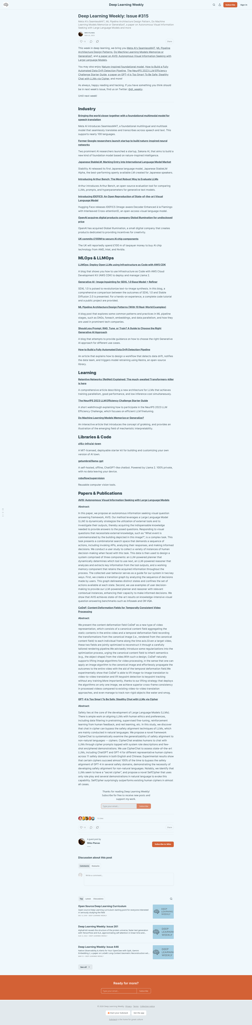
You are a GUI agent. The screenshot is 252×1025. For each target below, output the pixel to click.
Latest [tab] (88, 899)
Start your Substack (119, 1013)
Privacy (128, 1006)
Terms (136, 1006)
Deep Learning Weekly (98, 915)
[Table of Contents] (3, 512)
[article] (126, 913)
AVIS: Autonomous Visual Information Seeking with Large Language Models (123, 500)
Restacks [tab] (95, 866)
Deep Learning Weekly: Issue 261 (98, 926)
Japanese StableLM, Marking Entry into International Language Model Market (124, 161)
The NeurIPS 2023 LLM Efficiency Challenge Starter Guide (113, 400)
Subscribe (230, 4)
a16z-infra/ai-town (89, 443)
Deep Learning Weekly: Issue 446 (98, 946)
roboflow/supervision (91, 478)
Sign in (243, 4)
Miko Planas (90, 33)
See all (83, 967)
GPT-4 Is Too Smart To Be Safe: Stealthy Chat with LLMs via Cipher (118, 699)
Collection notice (147, 1006)
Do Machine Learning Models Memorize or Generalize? (111, 417)
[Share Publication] (219, 4)
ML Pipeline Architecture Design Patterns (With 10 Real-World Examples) (122, 307)
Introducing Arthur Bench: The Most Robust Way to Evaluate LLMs (118, 179)
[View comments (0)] (91, 41)
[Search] (214, 4)
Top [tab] (81, 899)
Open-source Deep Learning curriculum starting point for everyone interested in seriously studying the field (113, 911)
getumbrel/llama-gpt (90, 461)
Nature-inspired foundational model (123, 66)
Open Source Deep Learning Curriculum (102, 906)
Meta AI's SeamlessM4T (141, 48)
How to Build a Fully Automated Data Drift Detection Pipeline (114, 349)
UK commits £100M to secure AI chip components (108, 238)
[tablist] (89, 866)
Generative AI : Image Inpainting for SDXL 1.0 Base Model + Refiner (118, 281)
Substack (113, 1019)
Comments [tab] (84, 866)
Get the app (139, 1013)
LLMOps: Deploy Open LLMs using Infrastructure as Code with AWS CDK (122, 264)
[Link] (74, 109)
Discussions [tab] (98, 899)
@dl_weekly (135, 89)
